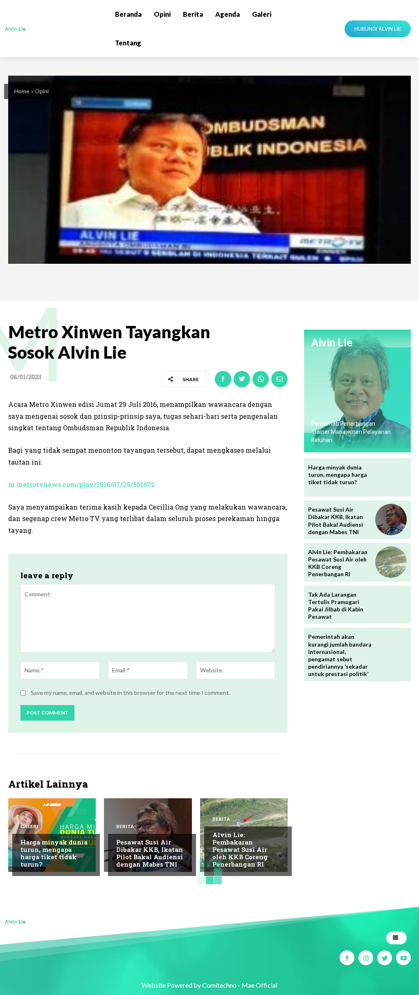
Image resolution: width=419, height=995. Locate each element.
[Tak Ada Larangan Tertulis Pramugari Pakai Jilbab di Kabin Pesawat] (391, 604)
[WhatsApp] (260, 379)
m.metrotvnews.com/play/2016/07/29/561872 (81, 484)
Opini (42, 91)
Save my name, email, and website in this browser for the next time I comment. (130, 692)
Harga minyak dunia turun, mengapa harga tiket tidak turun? (54, 853)
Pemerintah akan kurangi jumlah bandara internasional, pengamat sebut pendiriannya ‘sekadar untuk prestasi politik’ (340, 655)
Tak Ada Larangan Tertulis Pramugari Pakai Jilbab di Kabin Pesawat (335, 605)
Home (21, 91)
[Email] (279, 379)
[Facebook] (223, 379)
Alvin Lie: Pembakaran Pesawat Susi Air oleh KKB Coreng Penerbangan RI (240, 849)
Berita (125, 826)
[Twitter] (242, 379)
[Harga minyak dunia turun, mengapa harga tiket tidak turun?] (391, 477)
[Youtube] (403, 957)
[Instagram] (365, 957)
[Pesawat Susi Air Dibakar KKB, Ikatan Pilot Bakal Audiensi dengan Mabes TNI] (391, 519)
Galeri (29, 826)
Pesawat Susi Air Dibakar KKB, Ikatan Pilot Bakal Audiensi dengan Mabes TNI (149, 853)
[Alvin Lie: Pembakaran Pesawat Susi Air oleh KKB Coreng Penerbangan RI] (391, 562)
